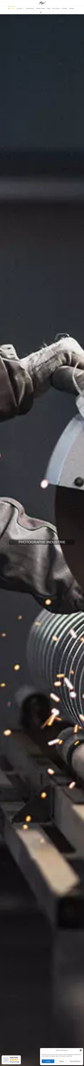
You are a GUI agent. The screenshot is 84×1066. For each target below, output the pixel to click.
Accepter (48, 1061)
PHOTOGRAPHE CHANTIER (42, 542)
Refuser (61, 1061)
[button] (81, 1050)
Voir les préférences (75, 1061)
